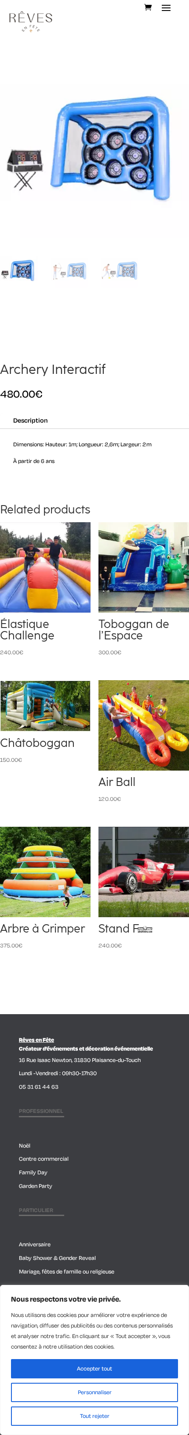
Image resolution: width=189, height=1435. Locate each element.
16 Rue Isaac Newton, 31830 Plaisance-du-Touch (80, 1060)
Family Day (33, 1173)
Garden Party (35, 1186)
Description (30, 420)
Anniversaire (35, 1244)
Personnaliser (95, 1392)
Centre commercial (44, 1159)
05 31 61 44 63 (38, 1087)
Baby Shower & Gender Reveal (57, 1258)
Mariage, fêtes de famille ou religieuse (66, 1272)
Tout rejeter (94, 1416)
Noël (24, 1146)
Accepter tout (94, 1369)
